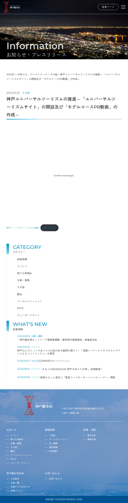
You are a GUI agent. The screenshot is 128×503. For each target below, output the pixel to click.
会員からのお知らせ (20, 486)
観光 (19, 294)
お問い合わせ (52, 473)
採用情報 (53, 447)
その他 (26, 92)
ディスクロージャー (59, 439)
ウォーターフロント (28, 315)
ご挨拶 (52, 435)
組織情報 (50, 429)
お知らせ (11, 429)
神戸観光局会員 (15, 473)
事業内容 (91, 439)
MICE (20, 308)
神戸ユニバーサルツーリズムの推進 (22, 228)
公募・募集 (23, 280)
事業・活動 (89, 429)
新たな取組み (24, 273)
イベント (22, 266)
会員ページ (108, 6)
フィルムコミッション (29, 301)
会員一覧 (14, 482)
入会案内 (14, 478)
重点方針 (91, 435)
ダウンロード (49, 228)
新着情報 (22, 259)
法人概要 (53, 443)
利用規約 (53, 451)
